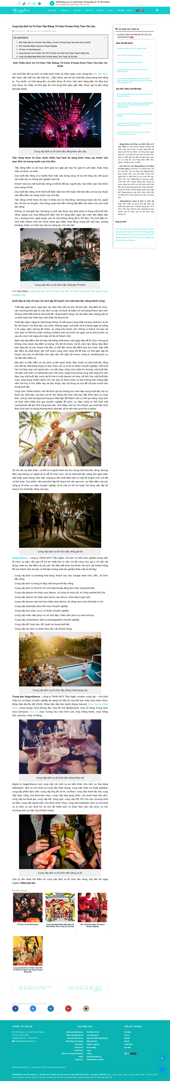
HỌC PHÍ (88, 10)
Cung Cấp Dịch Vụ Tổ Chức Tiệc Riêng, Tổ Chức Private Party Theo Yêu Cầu (133, 133)
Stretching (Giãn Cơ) (94, 1057)
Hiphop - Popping (93, 1044)
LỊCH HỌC (77, 10)
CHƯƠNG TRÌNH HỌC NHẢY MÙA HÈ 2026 (132, 48)
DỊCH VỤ (100, 10)
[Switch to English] (142, 10)
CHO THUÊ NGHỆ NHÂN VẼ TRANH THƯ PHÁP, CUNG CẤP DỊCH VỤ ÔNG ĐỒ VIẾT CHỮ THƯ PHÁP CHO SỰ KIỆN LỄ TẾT (135, 81)
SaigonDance (20, 558)
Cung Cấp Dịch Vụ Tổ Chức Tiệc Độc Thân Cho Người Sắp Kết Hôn (35, 988)
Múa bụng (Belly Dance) (74, 1032)
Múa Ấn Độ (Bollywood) (74, 1035)
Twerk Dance (78, 1050)
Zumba (80, 1057)
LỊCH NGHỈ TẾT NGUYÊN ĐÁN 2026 (129, 55)
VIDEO (129, 10)
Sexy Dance (94, 704)
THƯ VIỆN (121, 10)
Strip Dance (79, 1047)
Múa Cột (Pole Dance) (75, 1038)
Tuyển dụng (128, 1044)
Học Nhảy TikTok (93, 1032)
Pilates (89, 1053)
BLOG (110, 10)
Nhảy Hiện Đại (92, 1041)
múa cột (33, 711)
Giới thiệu (127, 1032)
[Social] (19, 4)
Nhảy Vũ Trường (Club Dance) (72, 1053)
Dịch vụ (33, 31)
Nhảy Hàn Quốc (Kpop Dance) (97, 1038)
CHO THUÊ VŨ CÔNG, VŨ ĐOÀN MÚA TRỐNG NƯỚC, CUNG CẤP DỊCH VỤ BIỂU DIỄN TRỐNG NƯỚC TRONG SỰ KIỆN (135, 105)
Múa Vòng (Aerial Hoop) (74, 1041)
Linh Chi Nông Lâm (123, 229)
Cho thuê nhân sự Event (46, 31)
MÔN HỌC (65, 10)
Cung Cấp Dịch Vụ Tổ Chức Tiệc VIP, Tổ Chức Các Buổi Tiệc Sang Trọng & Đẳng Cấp (85, 989)
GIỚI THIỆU (52, 10)
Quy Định (127, 1047)
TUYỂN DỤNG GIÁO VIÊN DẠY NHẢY (129, 62)
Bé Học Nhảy (91, 1047)
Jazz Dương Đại (92, 1035)
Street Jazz (79, 1060)
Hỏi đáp (127, 1038)
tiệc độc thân (100, 74)
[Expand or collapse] (105, 37)
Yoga (88, 1050)
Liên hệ (126, 1041)
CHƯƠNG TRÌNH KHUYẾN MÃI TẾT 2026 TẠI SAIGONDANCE (134, 36)
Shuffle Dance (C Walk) (95, 1060)
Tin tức (126, 1035)
